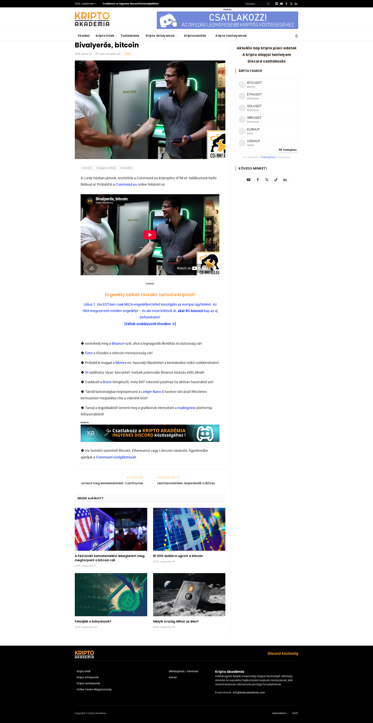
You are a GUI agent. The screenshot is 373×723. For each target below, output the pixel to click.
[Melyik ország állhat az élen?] (189, 594)
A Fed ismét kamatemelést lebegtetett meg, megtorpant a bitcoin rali (110, 558)
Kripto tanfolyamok (231, 36)
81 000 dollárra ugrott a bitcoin (178, 556)
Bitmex (120, 363)
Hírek (127, 53)
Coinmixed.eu (126, 184)
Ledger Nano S (152, 392)
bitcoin (87, 168)
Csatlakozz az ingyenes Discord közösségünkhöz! (131, 3)
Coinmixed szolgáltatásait (116, 457)
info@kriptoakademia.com (249, 692)
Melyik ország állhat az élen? (176, 621)
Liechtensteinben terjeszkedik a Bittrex (186, 483)
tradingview (187, 408)
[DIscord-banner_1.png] (227, 28)
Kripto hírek (105, 36)
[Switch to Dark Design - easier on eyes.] (296, 35)
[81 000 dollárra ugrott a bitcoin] (189, 529)
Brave (107, 382)
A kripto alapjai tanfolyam (266, 54)
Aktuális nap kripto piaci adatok (266, 48)
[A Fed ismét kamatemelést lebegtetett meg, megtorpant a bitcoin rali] (111, 529)
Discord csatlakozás (267, 61)
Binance (118, 343)
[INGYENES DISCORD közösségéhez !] (150, 441)
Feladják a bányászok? (93, 621)
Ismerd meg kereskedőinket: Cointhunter (112, 483)
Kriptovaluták (195, 36)
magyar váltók (106, 168)
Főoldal (84, 36)
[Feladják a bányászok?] (111, 594)
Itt (86, 372)
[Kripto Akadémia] (92, 19)
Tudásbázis (130, 36)
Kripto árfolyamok (160, 36)
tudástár (126, 168)
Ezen (89, 353)
